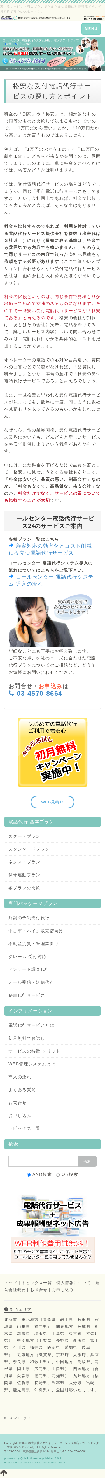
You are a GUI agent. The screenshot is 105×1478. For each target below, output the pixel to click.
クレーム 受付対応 (27, 956)
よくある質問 (22, 1089)
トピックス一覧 (24, 1128)
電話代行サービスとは (31, 1025)
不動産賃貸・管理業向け (33, 943)
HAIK (62, 1462)
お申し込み (19, 1115)
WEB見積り (52, 802)
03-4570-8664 (39, 693)
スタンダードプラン (29, 849)
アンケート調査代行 (29, 969)
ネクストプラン (24, 862)
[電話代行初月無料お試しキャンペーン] (53, 752)
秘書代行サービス (26, 995)
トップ (10, 1282)
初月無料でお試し (26, 1038)
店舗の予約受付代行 (29, 917)
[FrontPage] (52, 17)
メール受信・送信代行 (31, 982)
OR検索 (70, 1174)
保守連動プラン (24, 874)
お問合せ (17, 1102)
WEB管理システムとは (32, 1063)
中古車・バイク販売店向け (36, 930)
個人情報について (73, 1282)
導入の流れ (19, 1076)
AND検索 (42, 1174)
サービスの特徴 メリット (34, 1051)
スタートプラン (24, 836)
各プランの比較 (24, 887)
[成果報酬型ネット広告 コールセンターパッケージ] (53, 1225)
